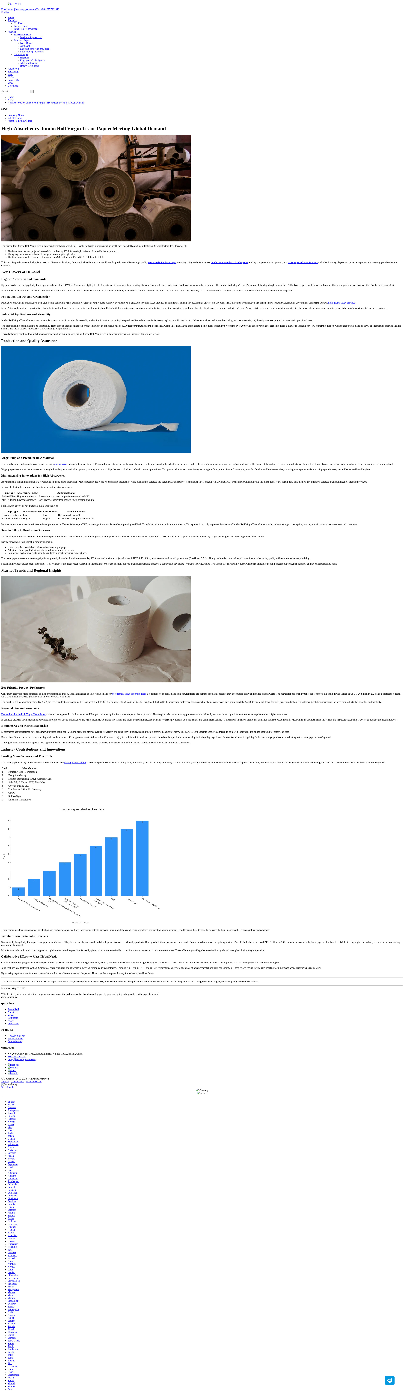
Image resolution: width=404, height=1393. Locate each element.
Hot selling (13, 71)
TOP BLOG (17, 1081)
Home (11, 17)
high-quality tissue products (342, 302)
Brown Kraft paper (29, 65)
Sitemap (5, 1081)
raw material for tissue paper (162, 262)
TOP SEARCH (34, 1081)
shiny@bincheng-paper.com (22, 1059)
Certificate (19, 23)
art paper (24, 57)
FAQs (11, 77)
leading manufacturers (75, 762)
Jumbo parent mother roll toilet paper (229, 262)
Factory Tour (20, 26)
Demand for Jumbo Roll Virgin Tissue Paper (23, 714)
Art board (25, 46)
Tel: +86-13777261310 (47, 9)
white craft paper (28, 63)
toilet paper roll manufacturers (303, 262)
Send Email (7, 1087)
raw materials (60, 464)
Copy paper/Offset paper (32, 60)
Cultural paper (21, 54)
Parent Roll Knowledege (26, 28)
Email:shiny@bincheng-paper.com (18, 9)
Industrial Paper (22, 40)
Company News (16, 115)
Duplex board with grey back (34, 48)
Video (11, 83)
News (10, 74)
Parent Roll (13, 68)
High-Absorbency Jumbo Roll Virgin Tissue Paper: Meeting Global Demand (46, 102)
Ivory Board (26, 43)
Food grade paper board (32, 51)
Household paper (22, 34)
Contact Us (13, 80)
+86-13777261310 (17, 1056)
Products (12, 31)
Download (13, 85)
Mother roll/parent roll (31, 37)
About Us (12, 20)
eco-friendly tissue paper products (129, 693)
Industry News (15, 118)
